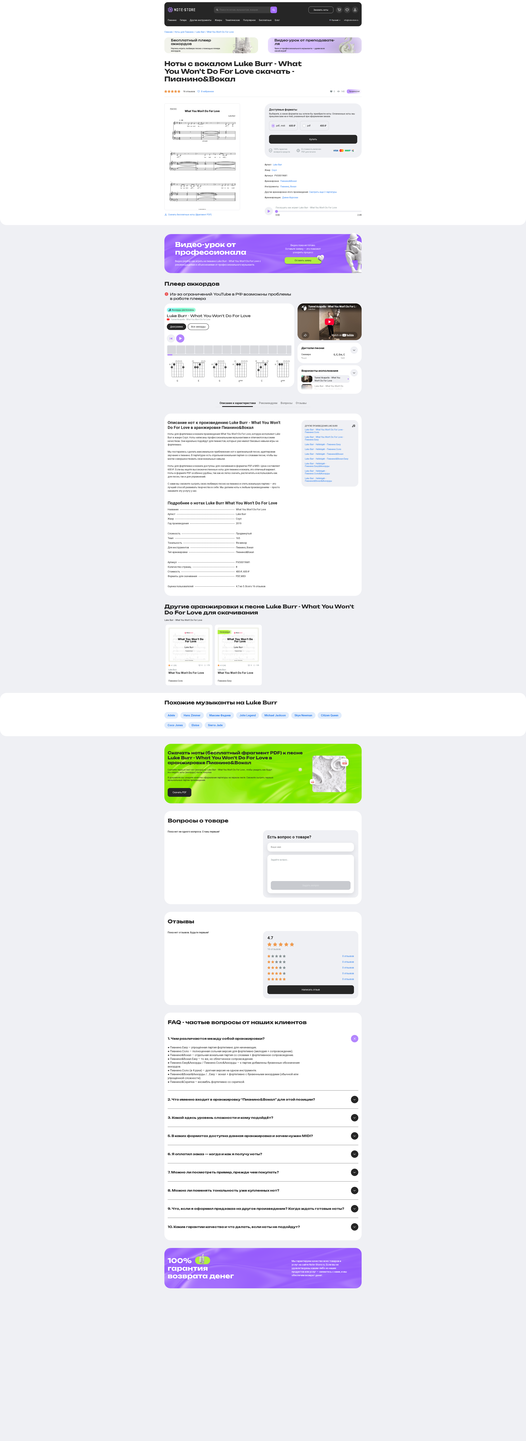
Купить (313, 139)
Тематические (232, 20)
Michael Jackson (275, 715)
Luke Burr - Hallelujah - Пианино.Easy (323, 444)
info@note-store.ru (351, 20)
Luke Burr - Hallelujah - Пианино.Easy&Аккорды (317, 464)
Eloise (195, 725)
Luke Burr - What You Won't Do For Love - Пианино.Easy (324, 438)
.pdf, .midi (280, 125)
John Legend (247, 715)
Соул (274, 170)
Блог (277, 20)
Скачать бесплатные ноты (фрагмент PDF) (190, 214)
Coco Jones (175, 725)
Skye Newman (303, 715)
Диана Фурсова (290, 197)
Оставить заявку (303, 260)
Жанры (218, 20)
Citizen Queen (329, 715)
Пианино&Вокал (288, 181)
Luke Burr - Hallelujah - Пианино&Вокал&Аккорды (318, 479)
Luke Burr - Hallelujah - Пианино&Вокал (324, 454)
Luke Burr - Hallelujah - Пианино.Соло (323, 449)
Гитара (183, 20)
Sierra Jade (215, 725)
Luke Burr (277, 164)
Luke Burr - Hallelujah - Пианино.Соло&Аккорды (317, 472)
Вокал (293, 186)
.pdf (309, 125)
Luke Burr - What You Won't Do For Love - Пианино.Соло (324, 431)
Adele (171, 715)
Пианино (172, 20)
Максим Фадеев (220, 715)
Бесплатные (265, 20)
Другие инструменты (200, 20)
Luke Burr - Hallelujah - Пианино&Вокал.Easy (326, 458)
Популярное (249, 20)
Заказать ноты (321, 10)
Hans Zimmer (192, 715)
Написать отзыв (311, 989)
